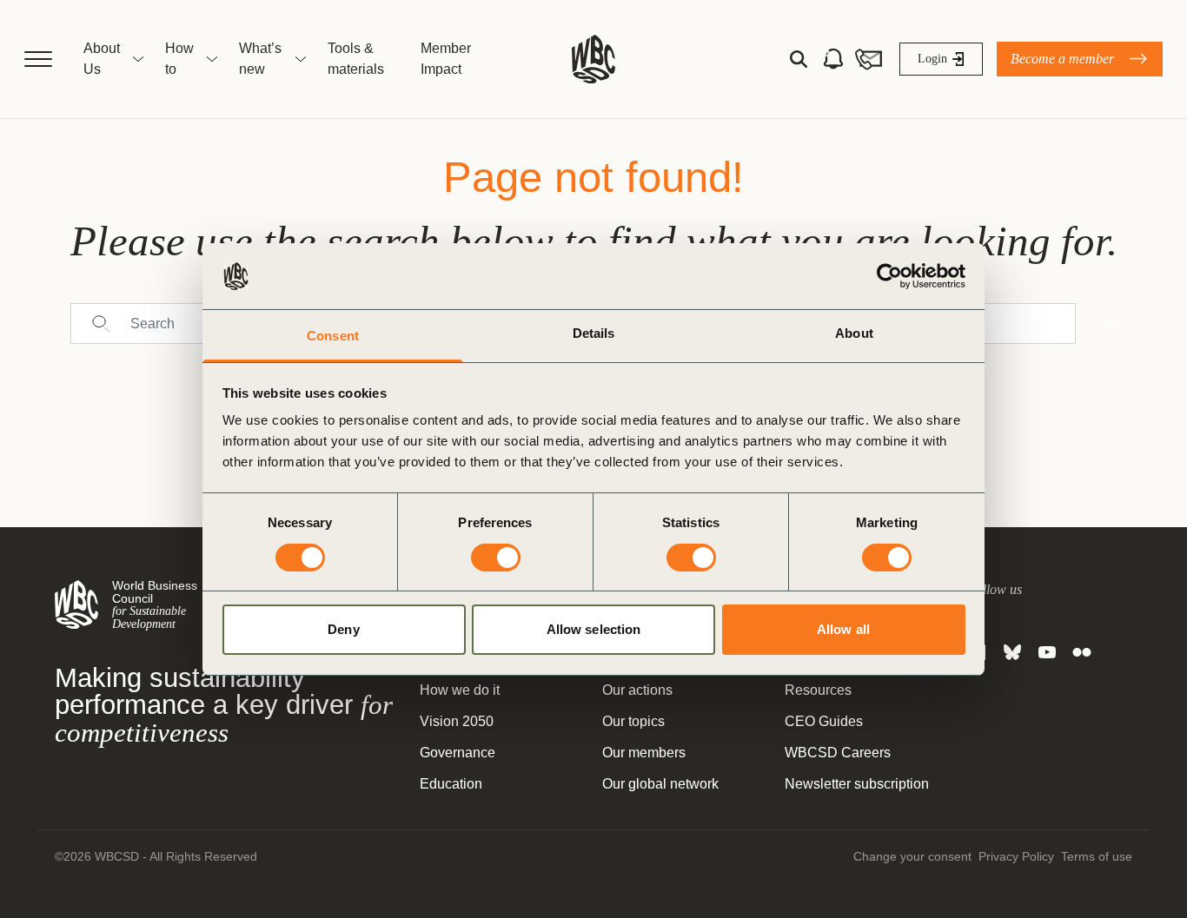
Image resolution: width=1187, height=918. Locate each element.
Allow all (843, 629)
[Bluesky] (1012, 652)
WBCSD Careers (838, 752)
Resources (818, 690)
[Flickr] (1081, 652)
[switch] (496, 557)
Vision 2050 (457, 721)
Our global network (660, 783)
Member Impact (446, 58)
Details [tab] (594, 333)
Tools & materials (356, 58)
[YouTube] (1047, 652)
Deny (343, 629)
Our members (644, 752)
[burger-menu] (38, 59)
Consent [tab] (333, 335)
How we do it (460, 690)
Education (451, 783)
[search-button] (798, 59)
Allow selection (594, 629)
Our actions (637, 690)
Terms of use (1096, 856)
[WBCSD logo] (593, 59)
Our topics (633, 721)
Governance (457, 752)
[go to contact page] (868, 59)
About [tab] (854, 333)
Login (932, 58)
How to (179, 58)
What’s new (260, 58)
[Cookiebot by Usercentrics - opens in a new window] (889, 276)
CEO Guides (824, 721)
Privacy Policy (1016, 856)
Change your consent (912, 856)
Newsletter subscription (857, 783)
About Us (101, 58)
